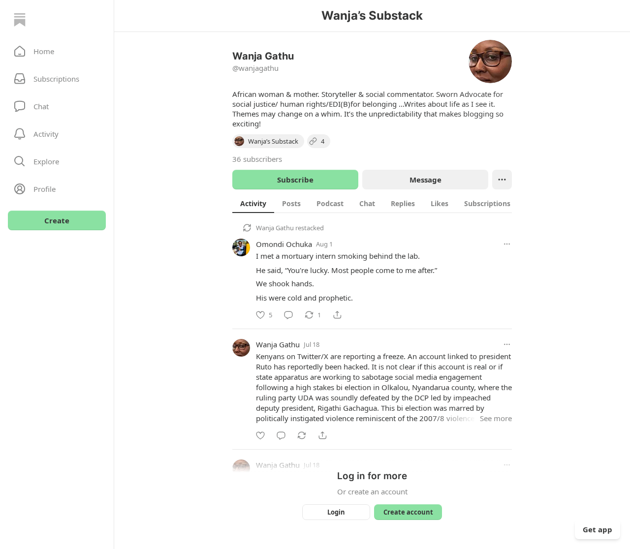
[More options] (507, 244)
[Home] (20, 19)
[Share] (337, 315)
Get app (597, 529)
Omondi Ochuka (284, 244)
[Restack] (301, 435)
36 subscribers (257, 159)
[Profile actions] (502, 179)
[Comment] (288, 315)
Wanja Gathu (275, 227)
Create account (408, 512)
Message (425, 179)
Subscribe (295, 179)
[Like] (260, 435)
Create (56, 220)
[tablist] (382, 203)
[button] (57, 51)
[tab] (253, 203)
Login (336, 512)
